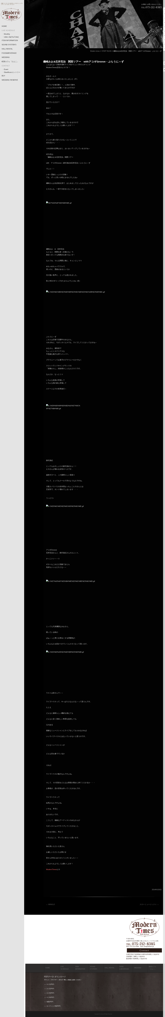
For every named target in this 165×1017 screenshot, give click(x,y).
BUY (3, 76)
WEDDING (6, 57)
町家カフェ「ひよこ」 (10, 61)
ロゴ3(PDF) (50, 993)
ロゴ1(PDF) (50, 984)
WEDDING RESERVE (10, 80)
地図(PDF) (50, 1002)
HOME (4, 26)
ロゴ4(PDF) (50, 997)
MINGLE (50, 904)
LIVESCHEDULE (65, 968)
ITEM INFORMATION (10, 40)
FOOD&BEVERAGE (9, 53)
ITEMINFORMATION (80, 968)
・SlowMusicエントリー (11, 72)
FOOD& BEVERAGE (124, 968)
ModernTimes (51, 869)
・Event (5, 69)
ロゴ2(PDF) (50, 989)
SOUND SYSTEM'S (9, 45)
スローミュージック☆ (149, 904)
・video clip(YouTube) (10, 37)
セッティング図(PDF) (54, 1006)
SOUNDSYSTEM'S (93, 968)
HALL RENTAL (7, 49)
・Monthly (6, 34)
